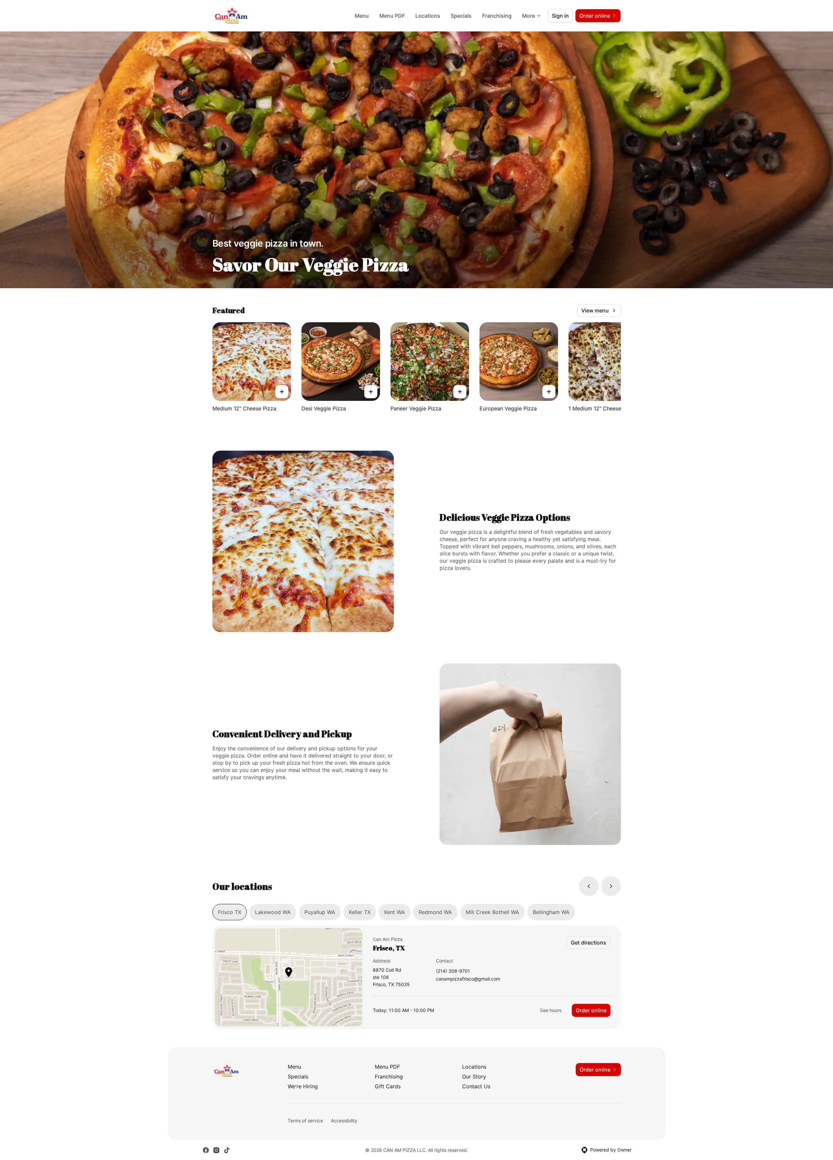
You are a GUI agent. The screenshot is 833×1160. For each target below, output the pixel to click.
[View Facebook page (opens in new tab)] (206, 1150)
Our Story (474, 1076)
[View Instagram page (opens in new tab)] (216, 1150)
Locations (427, 15)
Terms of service (305, 1120)
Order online (591, 1010)
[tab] (229, 912)
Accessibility (344, 1120)
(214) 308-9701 (453, 971)
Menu (362, 15)
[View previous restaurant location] (589, 886)
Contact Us (476, 1086)
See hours (550, 1010)
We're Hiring (303, 1086)
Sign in (560, 15)
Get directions (588, 942)
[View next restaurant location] (611, 886)
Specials (461, 15)
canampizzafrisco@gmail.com (468, 979)
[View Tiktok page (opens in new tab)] (227, 1150)
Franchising (497, 15)
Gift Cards (388, 1086)
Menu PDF (392, 15)
